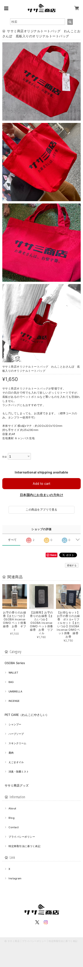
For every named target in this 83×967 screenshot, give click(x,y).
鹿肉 (11, 752)
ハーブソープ (16, 733)
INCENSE (14, 701)
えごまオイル (16, 762)
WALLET (13, 672)
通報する (72, 565)
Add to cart (41, 483)
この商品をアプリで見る (41, 509)
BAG (11, 682)
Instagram (15, 878)
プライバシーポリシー (22, 836)
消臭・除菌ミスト (19, 771)
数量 (4, 457)
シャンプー (15, 724)
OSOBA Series (15, 663)
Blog (12, 817)
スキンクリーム (17, 743)
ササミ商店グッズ (17, 785)
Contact (14, 827)
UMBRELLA (15, 691)
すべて (12, 539)
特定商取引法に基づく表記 (24, 846)
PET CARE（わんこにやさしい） (27, 715)
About (12, 808)
